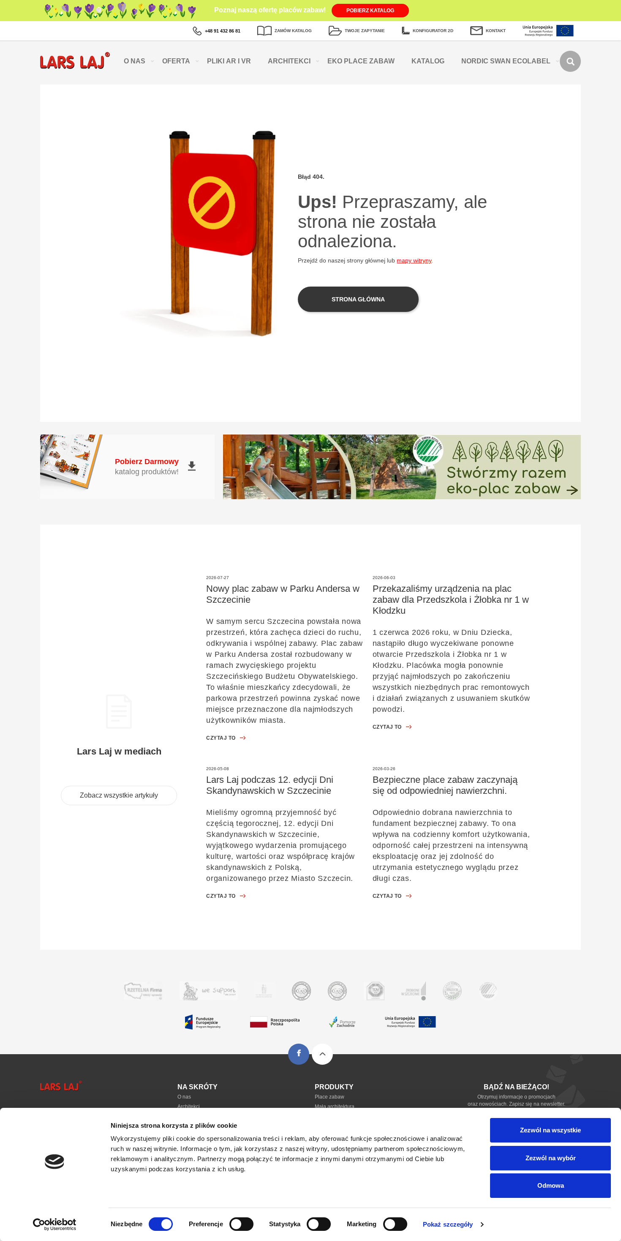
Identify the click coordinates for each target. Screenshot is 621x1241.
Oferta (176, 61)
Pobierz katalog (370, 11)
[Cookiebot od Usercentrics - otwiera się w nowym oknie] (55, 1224)
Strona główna (358, 299)
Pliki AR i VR (229, 61)
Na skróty (197, 1087)
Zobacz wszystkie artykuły (119, 795)
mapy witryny (414, 260)
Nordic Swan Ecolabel (505, 61)
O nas (184, 1097)
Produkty (334, 1087)
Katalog (427, 61)
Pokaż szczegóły (448, 1224)
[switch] (241, 1224)
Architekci (289, 61)
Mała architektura (334, 1107)
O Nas (134, 61)
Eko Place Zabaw (361, 61)
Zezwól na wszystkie (550, 1130)
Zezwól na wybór (551, 1158)
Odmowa (550, 1185)
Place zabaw (329, 1097)
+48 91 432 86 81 (222, 30)
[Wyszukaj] (570, 61)
